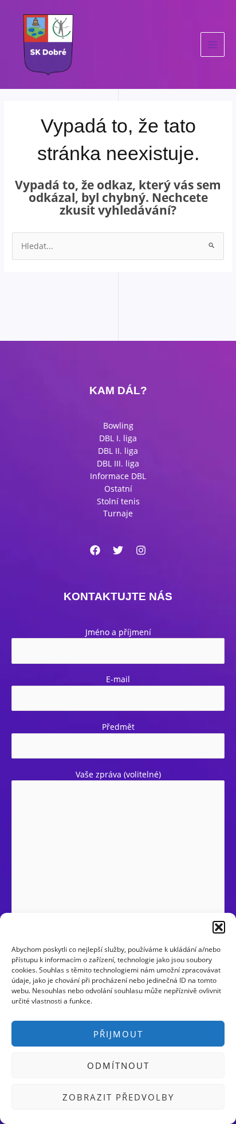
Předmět (118, 726)
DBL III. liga (118, 463)
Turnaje (118, 513)
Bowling (118, 425)
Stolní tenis (118, 501)
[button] (219, 927)
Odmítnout (118, 1065)
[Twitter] (118, 550)
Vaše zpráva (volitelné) (118, 774)
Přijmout (118, 1034)
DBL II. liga (118, 450)
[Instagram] (141, 550)
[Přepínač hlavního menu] (212, 44)
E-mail (118, 679)
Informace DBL (118, 475)
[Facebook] (95, 550)
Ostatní (118, 488)
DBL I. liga (118, 438)
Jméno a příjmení (118, 632)
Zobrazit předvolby (118, 1097)
